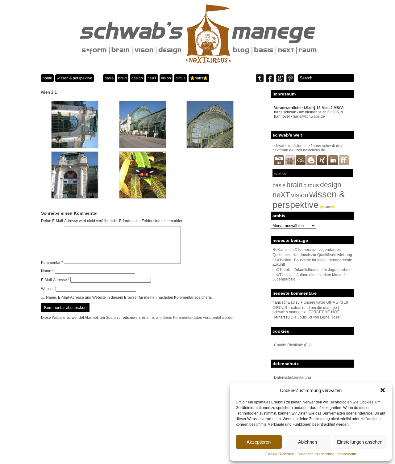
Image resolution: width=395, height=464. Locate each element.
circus (180, 78)
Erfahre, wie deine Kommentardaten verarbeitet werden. (188, 317)
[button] (383, 390)
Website (48, 289)
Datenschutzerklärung (316, 454)
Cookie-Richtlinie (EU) (293, 345)
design (137, 78)
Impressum (347, 454)
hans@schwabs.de (309, 116)
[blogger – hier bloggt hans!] (311, 164)
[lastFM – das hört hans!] (301, 164)
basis (109, 78)
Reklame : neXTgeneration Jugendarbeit (306, 249)
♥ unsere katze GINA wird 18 (324, 302)
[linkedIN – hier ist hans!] (333, 164)
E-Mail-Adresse (55, 280)
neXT (152, 78)
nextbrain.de (282, 150)
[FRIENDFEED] (344, 164)
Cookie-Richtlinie (279, 454)
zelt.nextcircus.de (310, 150)
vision (166, 78)
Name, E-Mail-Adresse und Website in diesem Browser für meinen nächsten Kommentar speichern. (129, 297)
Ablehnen (307, 442)
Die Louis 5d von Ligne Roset (315, 317)
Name (47, 271)
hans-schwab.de (326, 146)
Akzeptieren (259, 442)
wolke (280, 173)
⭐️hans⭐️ (199, 78)
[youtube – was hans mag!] (279, 164)
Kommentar (52, 262)
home (47, 78)
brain (122, 78)
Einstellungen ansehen (359, 442)
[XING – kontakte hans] (322, 164)
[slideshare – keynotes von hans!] (290, 164)
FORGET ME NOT (324, 312)
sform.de (302, 146)
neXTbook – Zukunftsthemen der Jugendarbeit (311, 270)
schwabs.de (282, 146)
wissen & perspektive (74, 78)
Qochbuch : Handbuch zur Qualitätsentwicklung (312, 255)
